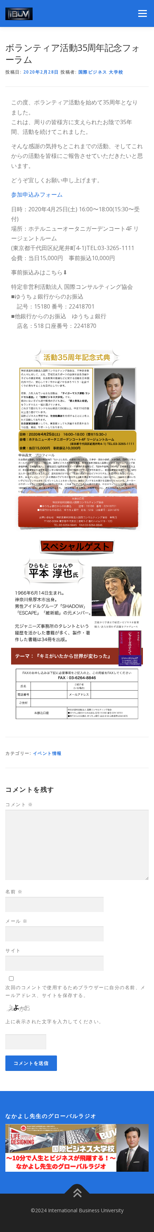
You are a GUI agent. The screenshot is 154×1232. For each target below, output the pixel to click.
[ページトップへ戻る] (77, 1194)
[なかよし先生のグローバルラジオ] (77, 1147)
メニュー (142, 13)
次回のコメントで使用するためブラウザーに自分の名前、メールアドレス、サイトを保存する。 (75, 991)
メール (16, 921)
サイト (13, 950)
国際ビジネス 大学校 (101, 72)
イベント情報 (47, 753)
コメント (19, 804)
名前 (14, 891)
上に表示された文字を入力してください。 (54, 1021)
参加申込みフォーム (37, 194)
